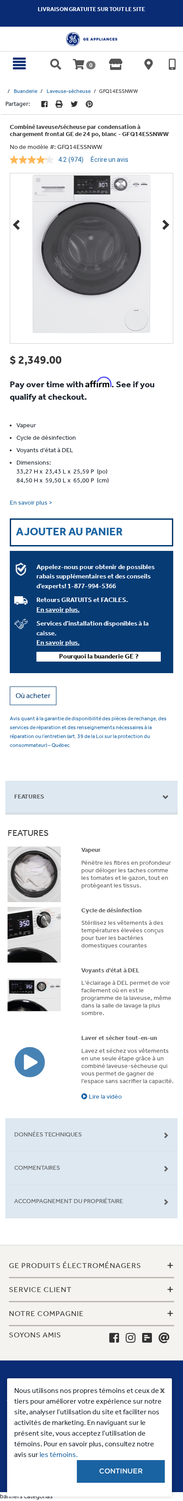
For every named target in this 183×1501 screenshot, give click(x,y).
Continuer (121, 1471)
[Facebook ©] (44, 104)
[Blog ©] (147, 1338)
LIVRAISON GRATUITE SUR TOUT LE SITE (91, 9)
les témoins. (59, 1454)
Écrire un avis (109, 159)
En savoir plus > (31, 502)
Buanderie (25, 91)
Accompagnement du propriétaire (68, 1201)
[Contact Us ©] (164, 1338)
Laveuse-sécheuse (69, 91)
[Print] (59, 104)
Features (29, 796)
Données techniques (48, 1134)
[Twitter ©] (74, 104)
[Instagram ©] (130, 1338)
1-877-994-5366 (92, 586)
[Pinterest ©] (89, 104)
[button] (33, 695)
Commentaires (37, 1168)
